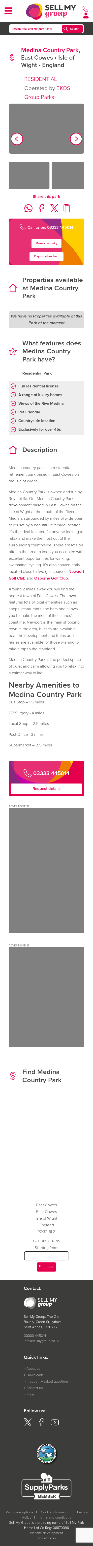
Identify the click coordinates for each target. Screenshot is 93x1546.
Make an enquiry (46, 243)
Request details (46, 788)
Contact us (35, 1387)
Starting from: (46, 1248)
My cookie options (19, 1512)
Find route (46, 1266)
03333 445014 (35, 1335)
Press (30, 1394)
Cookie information (55, 1512)
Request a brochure (46, 256)
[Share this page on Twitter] (52, 211)
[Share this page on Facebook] (39, 211)
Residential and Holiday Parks (32, 28)
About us (33, 1368)
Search (74, 28)
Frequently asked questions (47, 1381)
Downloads (35, 1375)
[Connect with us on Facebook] (41, 1425)
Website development (46, 1533)
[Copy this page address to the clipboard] (65, 211)
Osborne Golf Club (51, 578)
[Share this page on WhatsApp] (26, 211)
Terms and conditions (55, 1517)
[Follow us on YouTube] (55, 1425)
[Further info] (46, 932)
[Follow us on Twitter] (28, 1425)
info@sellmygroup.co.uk (42, 1341)
